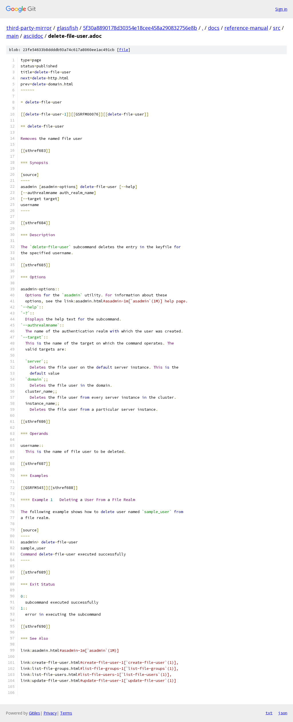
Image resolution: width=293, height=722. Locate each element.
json (282, 712)
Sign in (281, 9)
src (276, 27)
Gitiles (34, 713)
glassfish (67, 27)
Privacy (50, 713)
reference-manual (246, 27)
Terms (66, 713)
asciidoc (33, 35)
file (123, 49)
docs (213, 27)
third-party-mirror (29, 27)
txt (269, 712)
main (12, 35)
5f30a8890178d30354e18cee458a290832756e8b (140, 27)
